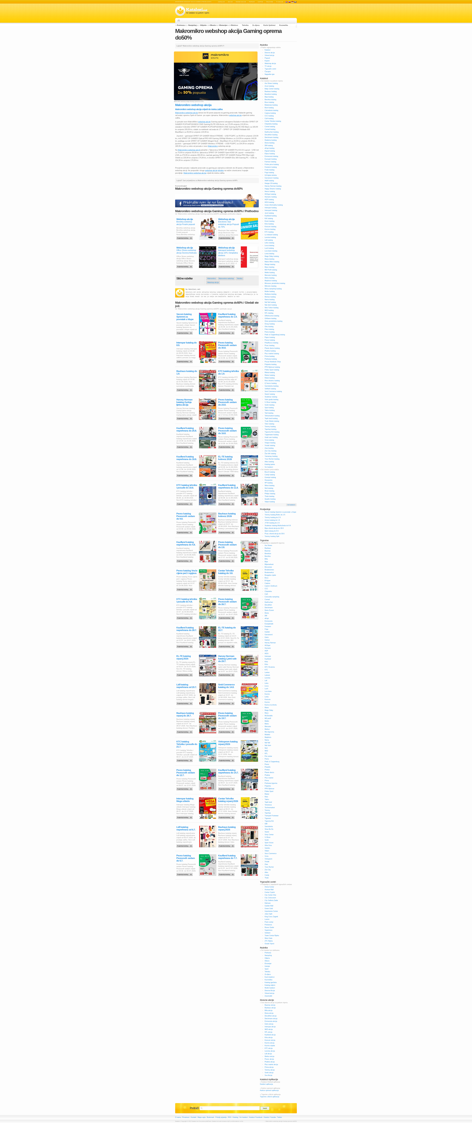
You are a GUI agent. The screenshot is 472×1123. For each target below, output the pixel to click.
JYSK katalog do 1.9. (272, 523)
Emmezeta (268, 621)
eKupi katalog (269, 148)
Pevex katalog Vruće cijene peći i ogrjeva (186, 571)
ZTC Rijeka (269, 941)
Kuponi (260, 2)
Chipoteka (268, 591)
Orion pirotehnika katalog (273, 321)
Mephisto (268, 737)
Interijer (267, 966)
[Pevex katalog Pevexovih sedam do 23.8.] (226, 418)
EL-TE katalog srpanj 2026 (183, 657)
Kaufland (268, 659)
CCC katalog (269, 116)
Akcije (230, 2)
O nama (178, 1117)
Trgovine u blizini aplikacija (269, 1097)
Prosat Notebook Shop (273, 362)
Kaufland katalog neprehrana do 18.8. (186, 457)
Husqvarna (268, 480)
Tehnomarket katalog (272, 416)
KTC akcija (269, 1048)
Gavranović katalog (271, 178)
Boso (266, 578)
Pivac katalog (269, 345)
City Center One (270, 895)
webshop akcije (204, 122)
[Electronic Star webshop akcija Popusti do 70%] (226, 237)
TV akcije (279, 2)
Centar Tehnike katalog (273, 121)
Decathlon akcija (270, 1016)
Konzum (268, 699)
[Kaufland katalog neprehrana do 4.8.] (185, 560)
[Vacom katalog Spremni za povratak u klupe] (185, 332)
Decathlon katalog (271, 135)
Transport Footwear (271, 816)
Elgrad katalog (270, 151)
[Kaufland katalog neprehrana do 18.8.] (185, 475)
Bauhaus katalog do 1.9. (186, 372)
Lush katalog (269, 248)
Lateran (267, 675)
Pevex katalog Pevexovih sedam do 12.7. (185, 773)
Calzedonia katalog (271, 110)
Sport (266, 969)
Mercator (268, 726)
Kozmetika (283, 25)
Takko (267, 799)
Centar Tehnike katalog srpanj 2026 (228, 799)
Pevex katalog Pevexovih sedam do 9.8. (185, 516)
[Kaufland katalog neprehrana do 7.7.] (226, 874)
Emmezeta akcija (271, 1021)
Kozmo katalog (270, 229)
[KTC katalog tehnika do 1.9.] (226, 389)
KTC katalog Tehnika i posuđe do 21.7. (186, 744)
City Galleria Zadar (271, 900)
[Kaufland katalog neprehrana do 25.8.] (185, 446)
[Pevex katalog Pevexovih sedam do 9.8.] (185, 532)
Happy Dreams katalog (273, 189)
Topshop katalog (270, 429)
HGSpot (267, 645)
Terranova (268, 805)
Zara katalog (269, 448)
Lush (266, 689)
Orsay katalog (270, 324)
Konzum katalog (270, 226)
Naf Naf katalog (270, 302)
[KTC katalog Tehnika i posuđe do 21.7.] (185, 760)
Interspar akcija (270, 1027)
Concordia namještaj (272, 597)
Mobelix (267, 734)
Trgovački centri (270, 69)
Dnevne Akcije (270, 990)
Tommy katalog (270, 426)
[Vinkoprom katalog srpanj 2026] (226, 760)
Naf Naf (267, 743)
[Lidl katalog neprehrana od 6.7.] (185, 845)
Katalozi (221, 2)
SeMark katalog (270, 389)
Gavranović (269, 635)
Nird (266, 748)
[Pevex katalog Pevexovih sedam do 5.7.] (185, 874)
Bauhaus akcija (270, 1008)
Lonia (266, 697)
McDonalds (269, 716)
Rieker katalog (270, 375)
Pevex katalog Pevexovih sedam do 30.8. (227, 345)
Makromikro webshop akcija (186, 113)
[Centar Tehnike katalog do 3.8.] (226, 589)
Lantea (267, 672)
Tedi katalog (269, 413)
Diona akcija (269, 1013)
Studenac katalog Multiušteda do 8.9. (278, 525)
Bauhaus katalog (271, 91)
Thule (267, 878)
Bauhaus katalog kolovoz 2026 (227, 514)
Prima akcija (269, 1067)
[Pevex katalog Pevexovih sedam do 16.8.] (226, 446)
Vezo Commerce (270, 853)
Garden (267, 632)
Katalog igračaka (271, 982)
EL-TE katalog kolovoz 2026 (225, 457)
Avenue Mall (269, 889)
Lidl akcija (268, 1054)
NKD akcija (269, 1029)
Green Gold (269, 908)
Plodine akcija (270, 1062)
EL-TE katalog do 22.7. (227, 628)
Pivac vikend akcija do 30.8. (275, 534)
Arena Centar (269, 887)
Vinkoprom (268, 859)
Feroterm (268, 626)
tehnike (221, 170)
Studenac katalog (271, 397)
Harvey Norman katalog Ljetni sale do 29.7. (227, 659)
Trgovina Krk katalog (272, 432)
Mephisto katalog (271, 281)
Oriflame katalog (270, 318)
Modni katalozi (270, 988)
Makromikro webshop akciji (189, 150)
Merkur (267, 729)
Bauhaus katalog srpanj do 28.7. (185, 714)
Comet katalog (270, 126)
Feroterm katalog (271, 167)
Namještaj (192, 25)
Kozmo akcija (269, 1043)
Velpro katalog (270, 502)
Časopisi (268, 71)
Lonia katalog (269, 253)
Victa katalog (269, 440)
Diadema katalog (271, 140)
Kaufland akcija (270, 1035)
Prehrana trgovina (271, 783)
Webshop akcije (270, 63)
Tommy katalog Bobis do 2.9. (275, 515)
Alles (266, 872)
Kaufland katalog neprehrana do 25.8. (186, 429)
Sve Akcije (268, 1075)
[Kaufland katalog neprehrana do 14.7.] (226, 788)
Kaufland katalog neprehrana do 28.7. (186, 628)
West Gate (268, 938)
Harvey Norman (270, 643)
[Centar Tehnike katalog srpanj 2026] (226, 817)
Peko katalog (269, 329)
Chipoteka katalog (271, 124)
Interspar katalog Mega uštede (184, 799)
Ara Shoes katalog (271, 83)
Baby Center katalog (272, 89)
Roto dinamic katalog (272, 380)
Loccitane (268, 691)
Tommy (267, 810)
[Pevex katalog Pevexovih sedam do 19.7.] (226, 731)
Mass (267, 713)
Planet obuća (269, 772)
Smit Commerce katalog (273, 391)
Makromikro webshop (226, 278)
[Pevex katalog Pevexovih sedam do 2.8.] (226, 560)
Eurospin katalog (271, 159)
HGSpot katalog (270, 194)
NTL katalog (269, 313)
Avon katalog (269, 86)
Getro (267, 637)
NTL (266, 753)
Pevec (267, 764)
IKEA (266, 653)
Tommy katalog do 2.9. (273, 517)
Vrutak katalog (270, 445)
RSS (229, 1117)
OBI (266, 824)
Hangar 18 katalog (271, 183)
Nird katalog (269, 488)
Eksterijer (223, 25)
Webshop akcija (184, 219)
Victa (266, 856)
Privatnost (185, 1117)
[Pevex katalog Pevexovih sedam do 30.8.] (226, 361)
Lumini (267, 919)
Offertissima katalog (272, 316)
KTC (266, 670)
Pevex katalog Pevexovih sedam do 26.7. (227, 602)
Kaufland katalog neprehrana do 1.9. (227, 315)
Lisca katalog (269, 245)
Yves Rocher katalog (272, 459)
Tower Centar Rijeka (272, 935)
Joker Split (268, 914)
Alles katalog (269, 462)
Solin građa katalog (271, 399)
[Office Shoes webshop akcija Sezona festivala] (185, 266)
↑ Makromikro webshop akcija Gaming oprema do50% (281, 1121)
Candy (267, 875)
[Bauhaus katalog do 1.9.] (185, 389)
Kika (266, 662)
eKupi (267, 618)
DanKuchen (269, 602)
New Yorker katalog (271, 308)
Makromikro (213, 146)
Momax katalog (270, 297)
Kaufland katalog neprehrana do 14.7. (228, 771)
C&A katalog (269, 118)
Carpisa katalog (270, 113)
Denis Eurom (269, 610)
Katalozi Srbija (292, 2)
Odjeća (203, 25)
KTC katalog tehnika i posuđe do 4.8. (186, 600)
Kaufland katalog (271, 216)
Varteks (267, 848)
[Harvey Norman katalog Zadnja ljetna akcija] (185, 418)
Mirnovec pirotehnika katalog (275, 283)
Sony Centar (269, 834)
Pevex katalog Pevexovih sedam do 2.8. (227, 545)
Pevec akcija (269, 1059)
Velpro (267, 851)
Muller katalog (270, 291)
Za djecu (256, 25)
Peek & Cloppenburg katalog (275, 335)
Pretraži (194, 1108)
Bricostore (268, 567)
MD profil (268, 718)
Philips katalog (270, 493)
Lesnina (267, 678)
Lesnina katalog (270, 237)
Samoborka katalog (271, 386)
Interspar (268, 656)
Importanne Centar (271, 911)
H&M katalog (269, 181)
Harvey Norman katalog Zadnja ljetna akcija (184, 402)
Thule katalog (269, 496)
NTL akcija (268, 1032)
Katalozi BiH (295, 2)
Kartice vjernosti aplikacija (269, 1090)
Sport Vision (269, 843)
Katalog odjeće (270, 985)
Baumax (268, 551)
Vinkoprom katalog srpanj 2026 (228, 742)
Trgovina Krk (269, 821)
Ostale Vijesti (269, 944)
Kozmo (267, 694)
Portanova (268, 925)
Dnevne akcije (270, 53)
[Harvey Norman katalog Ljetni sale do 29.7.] (226, 674)
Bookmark (210, 1117)
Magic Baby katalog (272, 256)
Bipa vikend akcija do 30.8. (274, 528)
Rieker (267, 794)
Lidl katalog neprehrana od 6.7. (185, 828)
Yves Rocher (269, 867)
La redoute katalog (271, 235)
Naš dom (268, 745)
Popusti (252, 2)
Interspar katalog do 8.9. (186, 343)
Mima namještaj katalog (273, 289)
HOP (266, 651)
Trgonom (268, 818)
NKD (266, 751)
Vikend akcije (241, 2)
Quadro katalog (270, 499)
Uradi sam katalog (271, 437)
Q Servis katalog (271, 383)
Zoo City (268, 870)
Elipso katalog (270, 154)
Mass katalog (269, 267)
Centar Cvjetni (270, 892)
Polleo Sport (269, 791)
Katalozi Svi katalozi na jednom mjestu (192, 11)
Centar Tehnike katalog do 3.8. (226, 571)
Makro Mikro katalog (272, 262)
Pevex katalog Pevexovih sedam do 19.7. (227, 716)
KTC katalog (269, 232)
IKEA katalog (269, 202)
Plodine (267, 775)
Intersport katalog (271, 210)
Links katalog (269, 243)
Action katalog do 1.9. (272, 520)
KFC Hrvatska (270, 667)
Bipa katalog (269, 97)
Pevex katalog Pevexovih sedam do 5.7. (185, 858)
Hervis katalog (270, 191)
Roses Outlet (269, 927)
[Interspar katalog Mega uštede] (185, 817)
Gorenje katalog (270, 477)
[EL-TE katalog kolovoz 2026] (226, 475)
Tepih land (268, 802)
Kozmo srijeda (270, 1045)
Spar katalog (269, 408)
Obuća (213, 25)
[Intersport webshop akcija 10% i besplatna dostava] (226, 266)
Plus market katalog (272, 353)
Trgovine (269, 2)
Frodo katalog (269, 170)
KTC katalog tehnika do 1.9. (228, 372)
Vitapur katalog (270, 443)
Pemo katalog (269, 332)
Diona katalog (269, 143)
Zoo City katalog (270, 451)
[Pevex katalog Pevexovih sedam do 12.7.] (185, 788)
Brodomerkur (269, 572)
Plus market (269, 778)
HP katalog (269, 483)
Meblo (267, 721)
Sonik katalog (269, 405)
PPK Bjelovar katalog (272, 367)
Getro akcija (269, 1024)
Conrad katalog (270, 129)
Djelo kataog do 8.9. (272, 531)
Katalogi (289, 2)
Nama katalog (269, 299)
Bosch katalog (270, 472)
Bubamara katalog (271, 105)
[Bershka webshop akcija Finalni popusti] (185, 237)
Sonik (267, 840)
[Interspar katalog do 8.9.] (185, 361)
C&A (266, 594)
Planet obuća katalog (272, 348)
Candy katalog (270, 475)
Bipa (266, 562)
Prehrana (180, 25)
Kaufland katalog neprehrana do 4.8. (185, 543)
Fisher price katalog (272, 164)
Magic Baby (269, 710)
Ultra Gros (268, 845)
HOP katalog (269, 199)
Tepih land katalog (271, 418)
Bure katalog (269, 108)
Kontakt (193, 1117)
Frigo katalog (269, 172)
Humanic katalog (271, 197)
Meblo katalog (270, 272)
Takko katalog (270, 410)
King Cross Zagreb (271, 917)
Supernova (268, 930)
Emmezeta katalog (271, 156)
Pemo (267, 759)
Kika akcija (269, 1037)
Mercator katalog (271, 275)
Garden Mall (269, 906)
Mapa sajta (202, 1117)
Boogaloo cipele (270, 575)
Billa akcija (268, 1010)
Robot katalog (269, 378)
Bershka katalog (270, 99)
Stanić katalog (270, 394)
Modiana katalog (270, 294)
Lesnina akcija (270, 1051)
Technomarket (270, 807)
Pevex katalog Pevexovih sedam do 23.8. (227, 402)
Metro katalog (269, 278)
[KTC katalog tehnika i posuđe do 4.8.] (185, 617)
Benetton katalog (271, 94)
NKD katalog (269, 310)
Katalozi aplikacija (266, 1084)
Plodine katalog (270, 351)
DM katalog (269, 145)
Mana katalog (269, 259)
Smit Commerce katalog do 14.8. (226, 685)
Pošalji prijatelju (221, 1117)
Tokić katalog (269, 424)
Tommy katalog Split (272, 536)
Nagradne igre (269, 74)
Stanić (267, 832)
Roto (266, 797)
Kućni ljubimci (269, 25)
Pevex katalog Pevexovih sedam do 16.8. (227, 431)
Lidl (266, 680)
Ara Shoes (268, 545)
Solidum (267, 933)
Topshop (268, 813)
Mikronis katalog (270, 286)
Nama (267, 740)
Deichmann (269, 607)
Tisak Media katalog (272, 421)
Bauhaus (268, 548)
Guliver (267, 640)
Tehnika (245, 25)
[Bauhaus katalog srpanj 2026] (226, 845)
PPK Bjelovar (269, 789)
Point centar (269, 922)
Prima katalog (269, 356)
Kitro (266, 664)
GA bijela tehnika (271, 175)
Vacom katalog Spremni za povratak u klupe (184, 317)
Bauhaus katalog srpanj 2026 (227, 828)
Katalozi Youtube (270, 1117)
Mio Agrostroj (269, 732)
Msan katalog (269, 491)
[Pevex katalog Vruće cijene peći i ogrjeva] (185, 589)
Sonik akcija (269, 1073)
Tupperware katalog (272, 435)
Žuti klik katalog (270, 453)
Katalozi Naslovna (179, 20)
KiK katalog (269, 218)
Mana (267, 707)
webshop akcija (235, 115)
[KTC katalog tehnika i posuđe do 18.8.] (185, 503)
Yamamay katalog (271, 456)
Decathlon (268, 605)
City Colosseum (270, 898)
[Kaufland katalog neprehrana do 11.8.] (226, 503)
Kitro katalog (269, 224)
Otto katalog (269, 326)
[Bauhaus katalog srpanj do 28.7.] (185, 731)
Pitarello (267, 767)
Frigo (266, 629)
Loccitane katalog (271, 251)
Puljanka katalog (270, 364)
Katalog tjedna (270, 464)
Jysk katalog (269, 213)
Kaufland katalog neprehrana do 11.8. (228, 486)
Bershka (268, 556)
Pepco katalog (270, 337)
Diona (267, 613)
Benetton (268, 553)
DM (266, 616)
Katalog (235, 1117)
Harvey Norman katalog (273, 186)
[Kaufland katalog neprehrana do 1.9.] (226, 332)
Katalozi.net (194, 289)
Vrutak (267, 861)
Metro (267, 724)
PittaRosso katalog (271, 343)
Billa (266, 559)
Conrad (267, 599)
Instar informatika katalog (274, 205)
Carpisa (267, 583)
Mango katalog (270, 264)
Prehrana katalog (271, 359)
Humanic (268, 648)
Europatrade (269, 624)
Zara (266, 864)
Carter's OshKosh (271, 586)
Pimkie (267, 770)
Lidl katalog (269, 240)
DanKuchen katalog (272, 132)
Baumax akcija (270, 1005)
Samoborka (269, 826)
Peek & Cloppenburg (272, 762)
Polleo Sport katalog (272, 370)
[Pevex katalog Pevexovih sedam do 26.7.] (226, 617)
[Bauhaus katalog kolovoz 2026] (226, 532)
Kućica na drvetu (271, 705)
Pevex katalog (270, 340)
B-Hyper (267, 580)
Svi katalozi (269, 467)
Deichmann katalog (271, 137)
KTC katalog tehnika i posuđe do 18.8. (186, 486)
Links (266, 683)
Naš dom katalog (271, 305)
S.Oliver (267, 837)
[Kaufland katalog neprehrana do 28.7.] (185, 646)
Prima (267, 780)
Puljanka (268, 786)
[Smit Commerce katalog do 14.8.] (226, 703)
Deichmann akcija (271, 1018)
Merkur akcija (269, 1056)
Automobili (268, 996)
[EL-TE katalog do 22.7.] (226, 646)
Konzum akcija (270, 1040)
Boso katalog (269, 102)
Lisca (266, 686)
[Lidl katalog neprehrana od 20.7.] (185, 703)
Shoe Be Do (269, 829)
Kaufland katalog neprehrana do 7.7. (227, 856)
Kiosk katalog (269, 221)
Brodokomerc (269, 570)
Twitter (279, 1117)
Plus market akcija (271, 1064)
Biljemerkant (269, 564)
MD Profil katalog (271, 270)
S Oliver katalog (270, 402)
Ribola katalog (270, 372)
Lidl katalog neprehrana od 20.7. (186, 685)
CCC (266, 589)
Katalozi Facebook (255, 1117)
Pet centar (268, 756)
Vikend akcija (269, 993)
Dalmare (268, 903)
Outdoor (234, 25)
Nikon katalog (269, 485)
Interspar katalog (271, 208)
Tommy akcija (270, 1070)
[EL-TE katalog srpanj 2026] (185, 674)
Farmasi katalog (270, 162)
